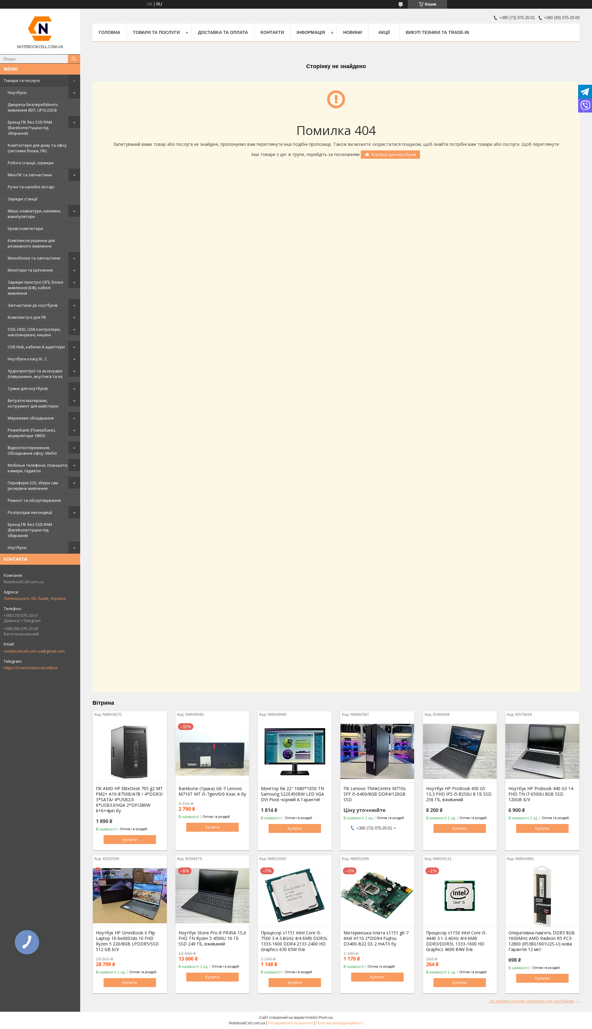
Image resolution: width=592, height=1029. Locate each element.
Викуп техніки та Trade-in (437, 32)
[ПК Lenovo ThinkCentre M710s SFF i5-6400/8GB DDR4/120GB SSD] (377, 751)
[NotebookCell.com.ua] (40, 28)
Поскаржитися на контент (290, 1023)
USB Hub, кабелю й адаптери (36, 347)
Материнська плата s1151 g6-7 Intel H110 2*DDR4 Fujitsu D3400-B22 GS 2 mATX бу (376, 938)
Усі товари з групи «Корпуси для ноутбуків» (531, 1001)
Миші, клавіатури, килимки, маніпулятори (34, 213)
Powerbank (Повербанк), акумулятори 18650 (32, 432)
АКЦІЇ (384, 32)
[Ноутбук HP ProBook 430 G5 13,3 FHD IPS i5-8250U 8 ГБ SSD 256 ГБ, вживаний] (460, 751)
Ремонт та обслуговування (34, 500)
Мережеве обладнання (31, 418)
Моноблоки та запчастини (34, 258)
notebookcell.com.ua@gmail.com (34, 651)
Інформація (311, 32)
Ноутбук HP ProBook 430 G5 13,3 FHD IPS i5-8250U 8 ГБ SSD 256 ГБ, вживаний (458, 794)
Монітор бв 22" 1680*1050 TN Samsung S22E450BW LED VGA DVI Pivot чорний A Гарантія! (292, 794)
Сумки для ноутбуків (28, 388)
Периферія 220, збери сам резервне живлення (33, 485)
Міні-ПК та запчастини (30, 175)
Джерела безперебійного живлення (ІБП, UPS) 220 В (33, 107)
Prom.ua (326, 1017)
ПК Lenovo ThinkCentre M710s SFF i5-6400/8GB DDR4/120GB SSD (374, 794)
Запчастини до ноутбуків (33, 305)
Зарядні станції (22, 199)
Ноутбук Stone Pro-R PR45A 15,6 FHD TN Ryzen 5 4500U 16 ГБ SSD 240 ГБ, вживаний (212, 938)
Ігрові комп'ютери (25, 228)
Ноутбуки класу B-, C (27, 359)
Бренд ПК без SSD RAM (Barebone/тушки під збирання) (30, 127)
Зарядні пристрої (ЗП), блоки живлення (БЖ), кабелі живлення (35, 287)
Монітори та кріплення (30, 270)
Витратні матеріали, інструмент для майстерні (33, 403)
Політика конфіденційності (339, 1023)
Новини (352, 32)
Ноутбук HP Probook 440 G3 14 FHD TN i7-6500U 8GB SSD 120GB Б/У (540, 794)
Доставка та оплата (223, 32)
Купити (130, 839)
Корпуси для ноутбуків (394, 154)
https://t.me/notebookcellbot (30, 667)
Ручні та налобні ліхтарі (31, 187)
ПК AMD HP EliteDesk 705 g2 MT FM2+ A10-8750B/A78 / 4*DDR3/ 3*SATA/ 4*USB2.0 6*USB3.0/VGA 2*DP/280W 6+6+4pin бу (129, 800)
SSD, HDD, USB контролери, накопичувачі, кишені (34, 332)
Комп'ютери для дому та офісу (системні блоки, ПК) (37, 148)
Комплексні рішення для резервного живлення (31, 243)
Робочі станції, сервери (31, 163)
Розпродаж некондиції (30, 512)
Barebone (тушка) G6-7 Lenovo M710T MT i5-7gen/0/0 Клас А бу (212, 791)
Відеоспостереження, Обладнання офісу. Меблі (32, 450)
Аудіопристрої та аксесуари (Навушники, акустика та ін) (35, 373)
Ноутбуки (17, 92)
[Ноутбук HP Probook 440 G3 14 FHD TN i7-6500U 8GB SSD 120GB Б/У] (542, 751)
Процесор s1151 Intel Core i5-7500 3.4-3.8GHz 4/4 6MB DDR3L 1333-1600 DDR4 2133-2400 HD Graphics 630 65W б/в (294, 941)
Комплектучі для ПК (27, 317)
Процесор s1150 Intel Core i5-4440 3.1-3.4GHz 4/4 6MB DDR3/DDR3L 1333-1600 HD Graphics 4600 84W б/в (456, 941)
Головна (109, 32)
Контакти (272, 32)
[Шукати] (74, 59)
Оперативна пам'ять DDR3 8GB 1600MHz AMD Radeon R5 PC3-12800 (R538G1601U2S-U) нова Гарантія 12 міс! (541, 941)
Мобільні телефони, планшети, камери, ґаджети (38, 468)
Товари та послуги (22, 80)
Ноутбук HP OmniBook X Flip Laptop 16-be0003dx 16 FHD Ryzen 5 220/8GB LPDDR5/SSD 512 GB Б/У (127, 941)
